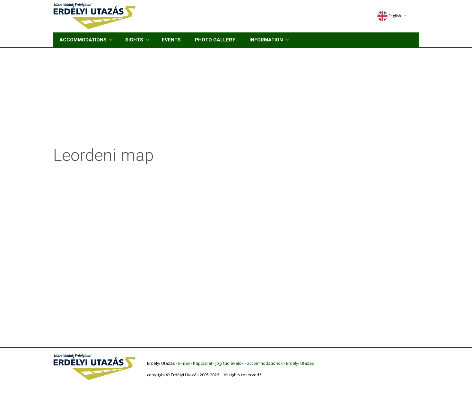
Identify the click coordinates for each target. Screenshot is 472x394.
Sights (134, 40)
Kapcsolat (202, 363)
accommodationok (265, 363)
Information (266, 40)
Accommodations (83, 40)
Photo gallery (215, 40)
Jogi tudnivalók (229, 363)
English (395, 16)
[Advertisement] (236, 96)
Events (171, 40)
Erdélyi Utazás (300, 363)
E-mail (184, 363)
